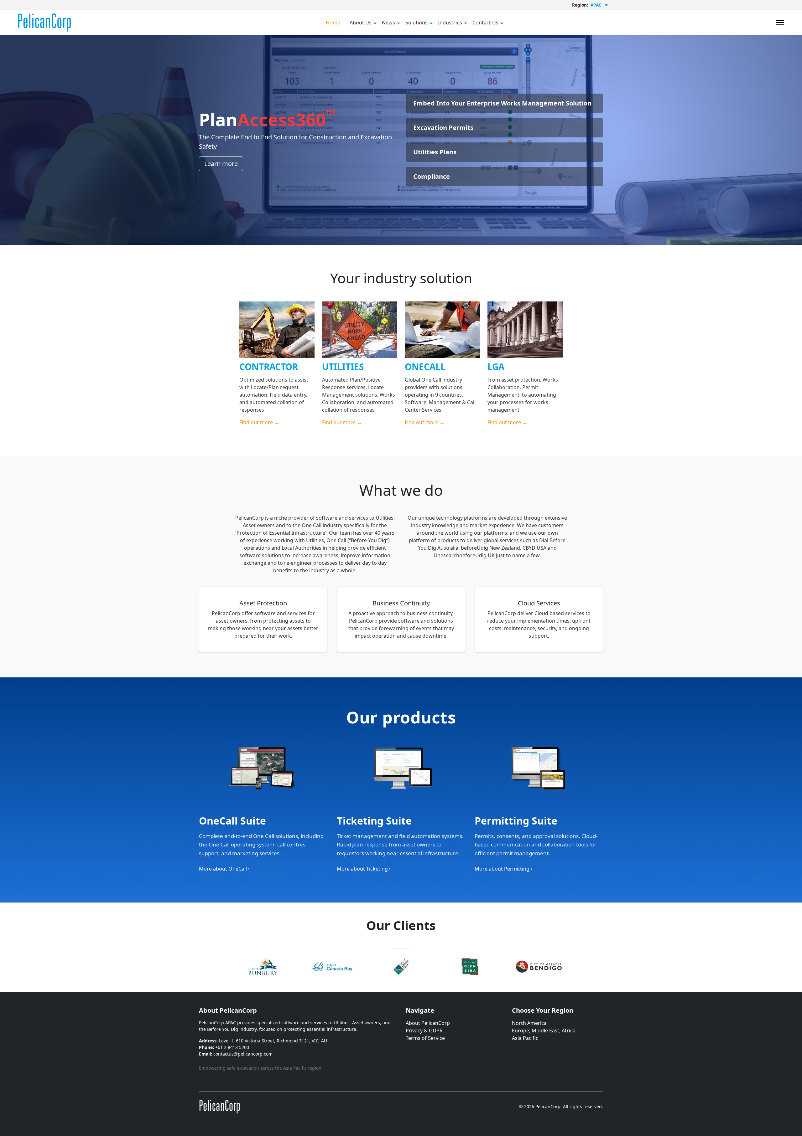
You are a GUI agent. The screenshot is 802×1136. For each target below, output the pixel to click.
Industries (450, 22)
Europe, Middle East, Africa (543, 1030)
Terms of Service (425, 1038)
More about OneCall (224, 868)
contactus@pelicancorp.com (243, 1054)
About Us (361, 22)
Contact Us (485, 22)
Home (333, 22)
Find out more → (259, 422)
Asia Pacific (525, 1038)
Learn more (221, 163)
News (388, 22)
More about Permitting (503, 868)
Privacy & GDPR (424, 1030)
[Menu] (780, 22)
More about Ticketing (364, 868)
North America (529, 1023)
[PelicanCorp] (219, 1106)
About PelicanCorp (428, 1023)
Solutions (416, 22)
